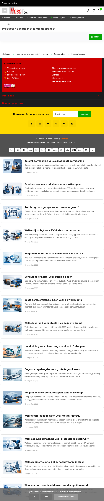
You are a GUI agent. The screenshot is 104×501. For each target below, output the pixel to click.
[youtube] (64, 123)
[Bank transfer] (11, 150)
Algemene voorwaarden (36, 142)
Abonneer (84, 114)
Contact (55, 75)
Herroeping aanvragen (61, 81)
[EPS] (80, 150)
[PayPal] (92, 150)
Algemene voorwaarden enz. (64, 68)
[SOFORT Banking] (43, 150)
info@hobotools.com (16, 75)
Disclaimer (51, 142)
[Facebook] (31, 123)
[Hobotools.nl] (18, 10)
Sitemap (72, 142)
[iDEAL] (18, 150)
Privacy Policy (62, 142)
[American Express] (61, 150)
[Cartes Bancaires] (86, 150)
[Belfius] (55, 150)
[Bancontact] (36, 150)
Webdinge (64, 139)
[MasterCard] (24, 150)
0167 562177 (13, 71)
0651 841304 (13, 78)
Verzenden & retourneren (63, 71)
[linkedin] (72, 123)
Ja (34, 497)
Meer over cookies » (66, 497)
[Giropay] (74, 150)
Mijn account (57, 78)
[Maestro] (49, 150)
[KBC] (67, 150)
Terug (7, 24)
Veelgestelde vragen (16, 68)
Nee (46, 497)
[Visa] (30, 150)
